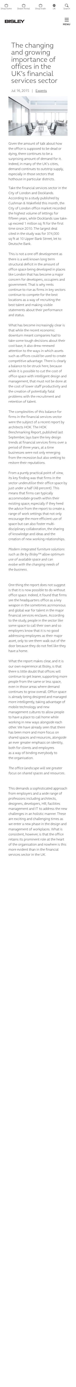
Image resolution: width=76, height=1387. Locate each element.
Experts (41, 91)
